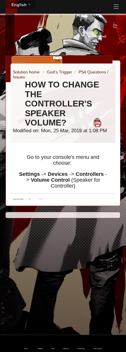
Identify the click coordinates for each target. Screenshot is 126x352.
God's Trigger (59, 72)
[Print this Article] (97, 121)
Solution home (27, 72)
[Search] (57, 57)
